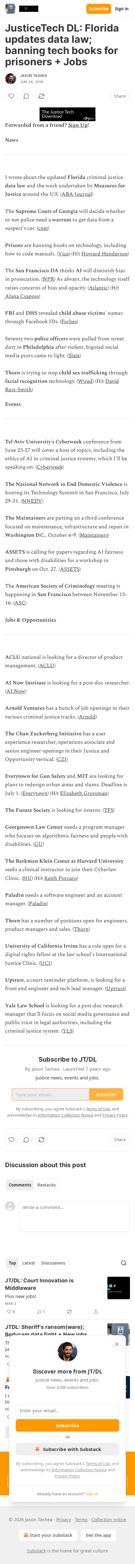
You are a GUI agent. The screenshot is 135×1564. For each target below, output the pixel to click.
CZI (62, 759)
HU (27, 878)
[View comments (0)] (26, 96)
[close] (117, 1344)
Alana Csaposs (22, 296)
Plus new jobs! (20, 1296)
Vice (63, 254)
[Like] (11, 96)
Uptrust (115, 988)
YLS (67, 1031)
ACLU (46, 666)
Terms (81, 1519)
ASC (19, 603)
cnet (43, 228)
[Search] (123, 1263)
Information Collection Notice (79, 1470)
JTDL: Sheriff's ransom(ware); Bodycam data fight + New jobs (46, 1331)
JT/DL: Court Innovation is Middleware (39, 1284)
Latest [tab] (28, 1263)
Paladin (38, 904)
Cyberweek (49, 467)
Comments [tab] (20, 1185)
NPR (48, 279)
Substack (36, 1551)
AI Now (15, 691)
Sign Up (78, 125)
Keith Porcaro (60, 878)
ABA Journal (77, 194)
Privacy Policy (67, 1476)
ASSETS (69, 569)
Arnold (87, 717)
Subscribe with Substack (72, 1449)
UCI (45, 963)
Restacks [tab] (46, 1185)
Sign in (122, 9)
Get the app (98, 1535)
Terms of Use (98, 1463)
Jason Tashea (33, 75)
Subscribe (99, 9)
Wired (85, 381)
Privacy (63, 1519)
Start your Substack (51, 1535)
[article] (67, 1296)
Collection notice (108, 1519)
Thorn (81, 929)
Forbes (69, 322)
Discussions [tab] (53, 1263)
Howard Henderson (104, 254)
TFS (108, 810)
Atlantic (98, 288)
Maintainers (94, 535)
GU (38, 844)
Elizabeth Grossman (83, 793)
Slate (74, 356)
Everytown (34, 793)
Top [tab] (12, 1263)
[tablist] (32, 1185)
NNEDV (32, 501)
